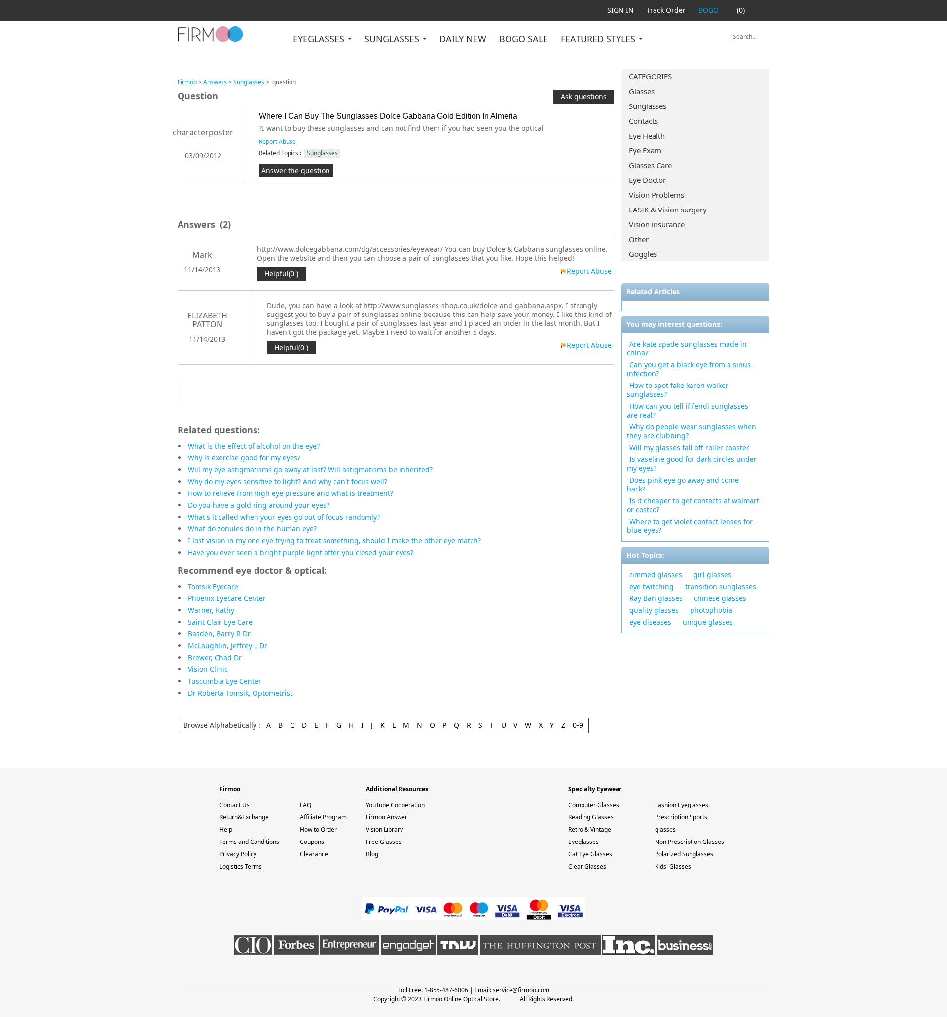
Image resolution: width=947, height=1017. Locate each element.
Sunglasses (647, 106)
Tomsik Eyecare (213, 586)
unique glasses (708, 622)
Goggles (643, 254)
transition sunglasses (720, 586)
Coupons (312, 842)
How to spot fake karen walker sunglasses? (677, 390)
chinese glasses (720, 598)
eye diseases (650, 622)
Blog (372, 854)
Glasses (642, 91)
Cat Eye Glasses (590, 854)
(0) (741, 10)
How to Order (318, 829)
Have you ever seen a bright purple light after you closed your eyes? (300, 552)
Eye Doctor (647, 180)
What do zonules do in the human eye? (252, 528)
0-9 (578, 725)
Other (639, 239)
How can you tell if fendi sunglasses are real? (687, 410)
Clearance (314, 854)
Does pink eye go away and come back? (683, 484)
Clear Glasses (587, 866)
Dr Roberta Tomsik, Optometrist (240, 693)
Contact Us (234, 805)
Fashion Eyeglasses (681, 805)
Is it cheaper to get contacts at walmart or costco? (693, 505)
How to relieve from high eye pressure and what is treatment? (290, 493)
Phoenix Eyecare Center (227, 598)
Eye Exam (645, 150)
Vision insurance (657, 224)
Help (225, 829)
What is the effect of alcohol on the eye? (254, 446)
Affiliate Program (323, 817)
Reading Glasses (591, 817)
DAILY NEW (462, 39)
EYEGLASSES (320, 39)
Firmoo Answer (386, 817)
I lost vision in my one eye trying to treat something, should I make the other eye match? (334, 540)
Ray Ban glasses (656, 598)
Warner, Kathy (211, 610)
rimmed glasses (655, 574)
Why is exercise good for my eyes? (244, 457)
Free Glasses (383, 842)
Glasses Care (650, 165)
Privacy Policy (237, 854)
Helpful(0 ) (281, 273)
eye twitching (651, 586)
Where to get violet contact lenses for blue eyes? (690, 526)
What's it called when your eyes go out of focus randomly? (284, 517)
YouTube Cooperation (395, 805)
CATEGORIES (650, 76)
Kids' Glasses (673, 866)
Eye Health (647, 135)
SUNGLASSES (393, 39)
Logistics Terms (240, 866)
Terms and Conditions (249, 842)
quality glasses (654, 610)
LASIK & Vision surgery (668, 209)
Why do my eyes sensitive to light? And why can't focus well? (287, 481)
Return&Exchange (244, 817)
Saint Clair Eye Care (220, 622)
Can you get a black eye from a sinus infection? (689, 369)
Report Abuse (277, 142)
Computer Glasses (593, 805)
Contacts (643, 121)
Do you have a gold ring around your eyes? (258, 505)
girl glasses (712, 574)
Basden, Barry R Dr (219, 633)
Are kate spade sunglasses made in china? (687, 348)
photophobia (711, 610)
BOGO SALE (523, 39)
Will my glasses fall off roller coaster (689, 447)
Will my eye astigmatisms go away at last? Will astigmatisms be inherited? (310, 469)
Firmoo (187, 82)
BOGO (708, 10)
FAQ (305, 805)
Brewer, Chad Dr (215, 657)
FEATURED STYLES (599, 39)
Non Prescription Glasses (689, 842)
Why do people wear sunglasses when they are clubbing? (691, 431)
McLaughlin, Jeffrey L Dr (227, 645)
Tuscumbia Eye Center (224, 681)
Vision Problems (656, 195)
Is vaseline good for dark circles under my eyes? (692, 464)
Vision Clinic (208, 669)
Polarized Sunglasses (684, 854)
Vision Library (384, 829)
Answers (215, 82)
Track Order (666, 10)
